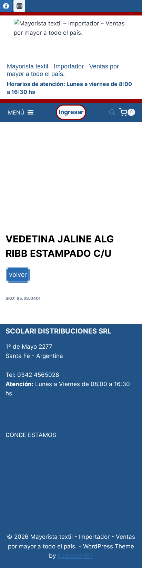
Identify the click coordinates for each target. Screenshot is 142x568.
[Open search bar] (112, 112)
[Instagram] (19, 6)
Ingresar (71, 112)
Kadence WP (75, 555)
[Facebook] (6, 6)
